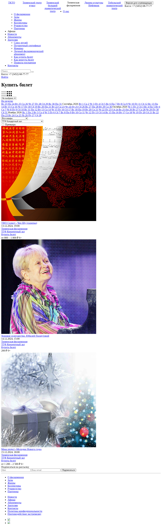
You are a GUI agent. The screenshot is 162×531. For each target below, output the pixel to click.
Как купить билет (23, 57)
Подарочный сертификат (27, 45)
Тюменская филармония (14, 228)
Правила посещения (25, 62)
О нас (66, 11)
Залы (16, 17)
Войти (4, 77)
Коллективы (20, 22)
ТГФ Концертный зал (13, 231)
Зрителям (13, 39)
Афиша (11, 499)
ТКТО (11, 2)
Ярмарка (18, 48)
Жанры (18, 20)
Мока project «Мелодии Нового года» (21, 449)
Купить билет (8, 234)
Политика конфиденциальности (25, 511)
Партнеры (19, 28)
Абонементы (14, 37)
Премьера (10, 124)
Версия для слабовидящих (139, 3)
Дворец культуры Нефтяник (93, 4)
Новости (12, 34)
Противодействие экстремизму (24, 514)
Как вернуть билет (24, 59)
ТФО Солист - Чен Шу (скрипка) (19, 223)
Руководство (21, 25)
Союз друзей (21, 42)
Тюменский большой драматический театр (52, 7)
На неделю (7, 101)
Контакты (13, 65)
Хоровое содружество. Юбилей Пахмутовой (25, 336)
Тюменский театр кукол (32, 4)
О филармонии (22, 14)
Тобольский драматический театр (114, 5)
